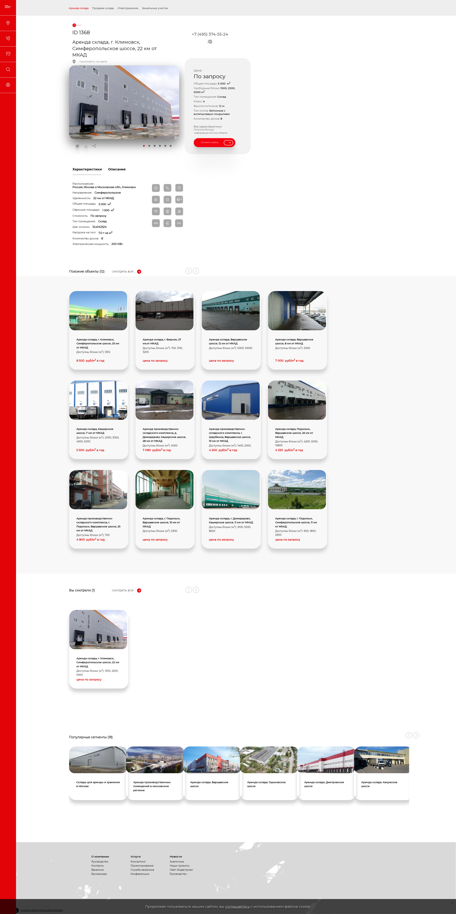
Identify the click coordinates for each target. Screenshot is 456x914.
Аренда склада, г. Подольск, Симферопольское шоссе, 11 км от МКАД (296, 522)
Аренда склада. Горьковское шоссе (266, 784)
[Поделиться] (94, 146)
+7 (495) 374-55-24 (210, 34)
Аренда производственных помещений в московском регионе (152, 786)
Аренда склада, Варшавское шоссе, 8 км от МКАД (294, 341)
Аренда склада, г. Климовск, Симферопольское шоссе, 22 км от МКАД (97, 662)
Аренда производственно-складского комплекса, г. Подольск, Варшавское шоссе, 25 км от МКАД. (98, 524)
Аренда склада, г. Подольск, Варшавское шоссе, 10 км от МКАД (161, 522)
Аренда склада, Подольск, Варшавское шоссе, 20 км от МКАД (294, 433)
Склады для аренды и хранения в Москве (98, 784)
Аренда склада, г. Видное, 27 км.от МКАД (162, 341)
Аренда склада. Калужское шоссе (379, 784)
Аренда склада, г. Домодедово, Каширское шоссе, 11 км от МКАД (231, 520)
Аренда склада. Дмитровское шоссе (324, 784)
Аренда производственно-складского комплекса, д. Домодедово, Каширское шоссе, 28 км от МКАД (164, 435)
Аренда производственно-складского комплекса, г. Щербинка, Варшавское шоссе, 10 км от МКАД (230, 435)
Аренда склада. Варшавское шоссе (209, 784)
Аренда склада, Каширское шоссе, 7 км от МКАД (94, 431)
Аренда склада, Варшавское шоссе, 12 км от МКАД (228, 341)
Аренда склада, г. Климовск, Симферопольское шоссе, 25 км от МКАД (97, 343)
